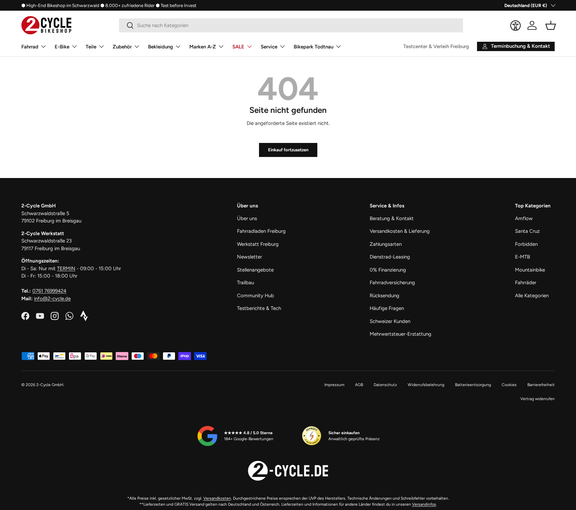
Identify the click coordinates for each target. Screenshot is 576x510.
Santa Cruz (527, 231)
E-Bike (62, 47)
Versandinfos (424, 504)
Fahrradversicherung (392, 283)
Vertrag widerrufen (537, 398)
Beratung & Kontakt (392, 218)
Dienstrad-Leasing (390, 257)
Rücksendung (384, 296)
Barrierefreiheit (541, 384)
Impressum (334, 384)
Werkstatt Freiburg (258, 244)
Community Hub (255, 296)
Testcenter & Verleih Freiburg (436, 46)
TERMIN (66, 269)
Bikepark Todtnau (313, 47)
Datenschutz (385, 384)
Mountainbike (530, 270)
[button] (550, 25)
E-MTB (522, 257)
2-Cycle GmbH (49, 384)
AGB (359, 384)
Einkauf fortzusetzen (288, 149)
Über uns (247, 218)
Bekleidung (160, 47)
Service (269, 47)
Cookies (509, 384)
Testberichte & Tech (259, 308)
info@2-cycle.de (52, 299)
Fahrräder (525, 283)
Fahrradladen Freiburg (261, 231)
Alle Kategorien (532, 296)
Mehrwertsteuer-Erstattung (400, 334)
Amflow (524, 218)
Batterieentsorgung (473, 384)
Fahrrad (29, 47)
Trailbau (245, 283)
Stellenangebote (255, 270)
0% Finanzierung (388, 270)
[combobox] (291, 25)
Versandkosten (217, 498)
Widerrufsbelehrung (426, 384)
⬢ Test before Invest (176, 5)
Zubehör (122, 47)
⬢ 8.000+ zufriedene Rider (127, 5)
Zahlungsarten (386, 244)
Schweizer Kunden (390, 321)
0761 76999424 (49, 291)
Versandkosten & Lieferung (400, 231)
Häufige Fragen (387, 308)
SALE (238, 47)
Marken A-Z (202, 47)
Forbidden (526, 244)
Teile (91, 47)
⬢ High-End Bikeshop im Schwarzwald (60, 5)
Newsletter (249, 257)
